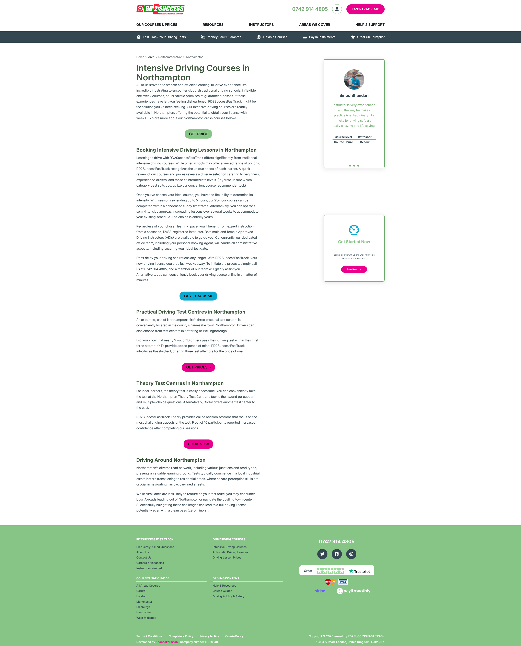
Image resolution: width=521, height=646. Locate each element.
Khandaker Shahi (167, 642)
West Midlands (146, 617)
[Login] (337, 9)
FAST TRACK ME (198, 296)
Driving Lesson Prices (227, 557)
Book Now (352, 269)
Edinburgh (143, 607)
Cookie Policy (234, 636)
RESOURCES (213, 25)
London (141, 596)
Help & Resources (224, 585)
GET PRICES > (198, 367)
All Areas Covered (148, 585)
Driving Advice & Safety (228, 596)
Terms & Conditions (149, 636)
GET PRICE (198, 134)
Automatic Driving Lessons (230, 552)
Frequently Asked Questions (155, 547)
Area (151, 57)
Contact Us (143, 557)
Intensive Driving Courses (229, 547)
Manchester (144, 601)
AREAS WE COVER (314, 25)
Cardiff (140, 590)
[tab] (350, 166)
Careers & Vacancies (150, 562)
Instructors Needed (149, 568)
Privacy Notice (209, 636)
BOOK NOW (198, 444)
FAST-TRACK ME (365, 9)
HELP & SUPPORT (370, 25)
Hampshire (143, 612)
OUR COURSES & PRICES (156, 25)
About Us (142, 552)
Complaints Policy (181, 636)
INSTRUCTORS (261, 25)
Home (140, 57)
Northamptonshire (170, 57)
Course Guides (222, 590)
